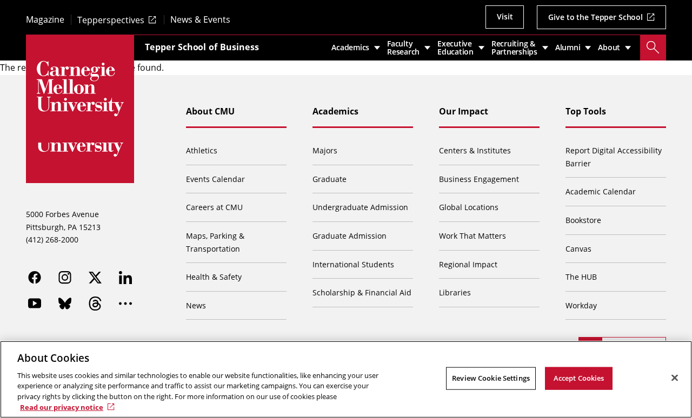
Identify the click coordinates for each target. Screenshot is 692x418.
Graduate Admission (349, 236)
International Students (353, 264)
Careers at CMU (214, 207)
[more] (125, 303)
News (196, 305)
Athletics (201, 150)
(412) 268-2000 (52, 239)
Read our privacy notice (61, 407)
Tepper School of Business (202, 47)
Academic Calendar (600, 191)
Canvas (578, 249)
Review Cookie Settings (491, 378)
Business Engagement (479, 179)
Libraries (455, 292)
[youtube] (34, 303)
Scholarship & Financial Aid (361, 292)
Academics (335, 111)
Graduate (329, 179)
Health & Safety (214, 277)
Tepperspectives (110, 20)
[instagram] (64, 277)
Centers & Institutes (475, 150)
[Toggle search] (653, 47)
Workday (581, 305)
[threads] (95, 303)
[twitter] (95, 277)
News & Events (200, 19)
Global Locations (468, 207)
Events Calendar (215, 179)
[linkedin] (125, 277)
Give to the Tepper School (595, 17)
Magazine (45, 19)
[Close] (675, 378)
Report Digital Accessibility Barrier (613, 156)
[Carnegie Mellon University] (80, 89)
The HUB (581, 277)
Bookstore (583, 220)
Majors (324, 150)
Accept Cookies (579, 378)
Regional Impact (468, 264)
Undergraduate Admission (360, 207)
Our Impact (463, 111)
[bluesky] (64, 303)
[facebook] (34, 277)
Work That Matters (472, 236)
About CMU (210, 111)
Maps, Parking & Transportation (215, 242)
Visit (505, 16)
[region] (346, 379)
